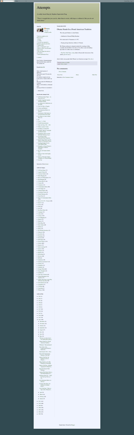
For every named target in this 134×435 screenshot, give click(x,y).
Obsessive (40, 232)
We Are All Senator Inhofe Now (44, 151)
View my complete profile (47, 31)
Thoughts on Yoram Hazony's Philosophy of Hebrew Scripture (44, 147)
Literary (40, 215)
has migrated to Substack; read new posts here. (43, 42)
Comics (39, 183)
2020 (39, 302)
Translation (40, 284)
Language (40, 212)
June (41, 334)
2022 (39, 298)
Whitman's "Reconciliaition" (45, 345)
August (41, 330)
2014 (39, 315)
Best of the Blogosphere (43, 177)
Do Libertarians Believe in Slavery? (44, 110)
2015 (39, 313)
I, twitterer (39, 57)
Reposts (39, 252)
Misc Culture (41, 225)
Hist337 (40, 202)
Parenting (40, 236)
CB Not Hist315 (41, 181)
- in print (39, 39)
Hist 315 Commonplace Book (44, 198)
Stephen (48, 28)
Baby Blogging (41, 175)
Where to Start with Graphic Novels (44, 154)
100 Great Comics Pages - (44, 97)
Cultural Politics (41, 190)
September (42, 327)
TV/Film (40, 286)
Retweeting (40, 254)
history (39, 204)
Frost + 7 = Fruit (42, 121)
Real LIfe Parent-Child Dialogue (44, 369)
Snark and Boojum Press (42, 54)
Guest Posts (40, 196)
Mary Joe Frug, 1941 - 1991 (44, 125)
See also (91, 59)
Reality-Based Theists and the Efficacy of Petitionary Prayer (44, 140)
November (42, 323)
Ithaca (39, 206)
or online (39, 40)
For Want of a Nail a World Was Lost (44, 116)
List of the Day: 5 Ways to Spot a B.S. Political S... (45, 389)
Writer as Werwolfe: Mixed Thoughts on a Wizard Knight (44, 157)
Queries (39, 245)
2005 (39, 414)
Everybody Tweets (42, 192)
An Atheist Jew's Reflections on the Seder (45, 103)
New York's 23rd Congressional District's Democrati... (45, 348)
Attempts (43, 7)
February (42, 396)
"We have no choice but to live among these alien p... (45, 338)
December (42, 321)
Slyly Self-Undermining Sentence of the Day (44, 354)
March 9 (40, 219)
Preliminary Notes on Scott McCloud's (44, 134)
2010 (39, 403)
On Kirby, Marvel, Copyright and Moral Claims (44, 131)
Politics (62, 64)
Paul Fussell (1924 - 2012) (45, 351)
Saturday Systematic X (43, 261)
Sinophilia (40, 265)
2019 (39, 305)
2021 (39, 300)
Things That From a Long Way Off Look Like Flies (45, 280)
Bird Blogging (41, 179)
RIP (39, 258)
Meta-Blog (40, 223)
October (42, 325)
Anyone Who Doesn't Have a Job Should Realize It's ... (45, 372)
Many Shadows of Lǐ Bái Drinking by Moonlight (45, 362)
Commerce (40, 185)
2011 (39, 401)
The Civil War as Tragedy (43, 106)
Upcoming (40, 288)
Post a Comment (62, 71)
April (41, 392)
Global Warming (41, 194)
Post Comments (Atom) (68, 77)
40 (38, 119)
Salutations (40, 260)
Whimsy (40, 290)
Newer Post (59, 74)
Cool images (41, 188)
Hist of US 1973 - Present (44, 201)
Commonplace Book (42, 186)
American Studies (42, 174)
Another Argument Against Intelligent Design (44, 100)
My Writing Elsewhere (43, 230)
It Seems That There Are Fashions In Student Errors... (44, 385)
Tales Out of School (42, 274)
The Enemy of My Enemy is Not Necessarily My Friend (44, 113)
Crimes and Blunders (42, 108)
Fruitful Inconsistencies (43, 123)
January (41, 398)
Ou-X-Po (40, 234)
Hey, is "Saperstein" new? (43, 46)
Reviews (40, 256)
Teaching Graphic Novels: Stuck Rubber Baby (44, 143)
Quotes (65, 64)
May (41, 336)
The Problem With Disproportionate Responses (44, 137)
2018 (39, 307)
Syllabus (40, 272)
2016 (39, 311)
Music (39, 228)
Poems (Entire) (41, 241)
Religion (40, 250)
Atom (46, 164)
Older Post (94, 74)
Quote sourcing (41, 247)
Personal (40, 237)
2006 (39, 412)
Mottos (39, 226)
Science (39, 263)
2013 (39, 317)
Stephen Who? (41, 45)
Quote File (43, 67)
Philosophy (40, 239)
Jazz (39, 208)
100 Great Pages (41, 170)
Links (39, 214)
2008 (39, 407)
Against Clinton (41, 172)
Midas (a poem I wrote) (43, 126)
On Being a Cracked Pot (43, 128)
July (41, 332)
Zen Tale (40, 160)
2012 (39, 319)
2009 (39, 405)
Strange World (41, 269)
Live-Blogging (41, 217)
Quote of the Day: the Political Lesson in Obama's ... (44, 358)
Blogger (73, 425)
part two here (67, 54)
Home (77, 74)
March (41, 394)
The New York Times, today (68, 52)
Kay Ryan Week (41, 210)
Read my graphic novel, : (42, 36)
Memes (39, 221)
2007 (39, 409)
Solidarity (40, 267)
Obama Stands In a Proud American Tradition (45, 342)
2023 (39, 296)
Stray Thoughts (41, 271)
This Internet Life (42, 282)
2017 (39, 309)
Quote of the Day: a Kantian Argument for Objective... (45, 366)
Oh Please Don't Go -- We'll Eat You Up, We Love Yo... (45, 377)
